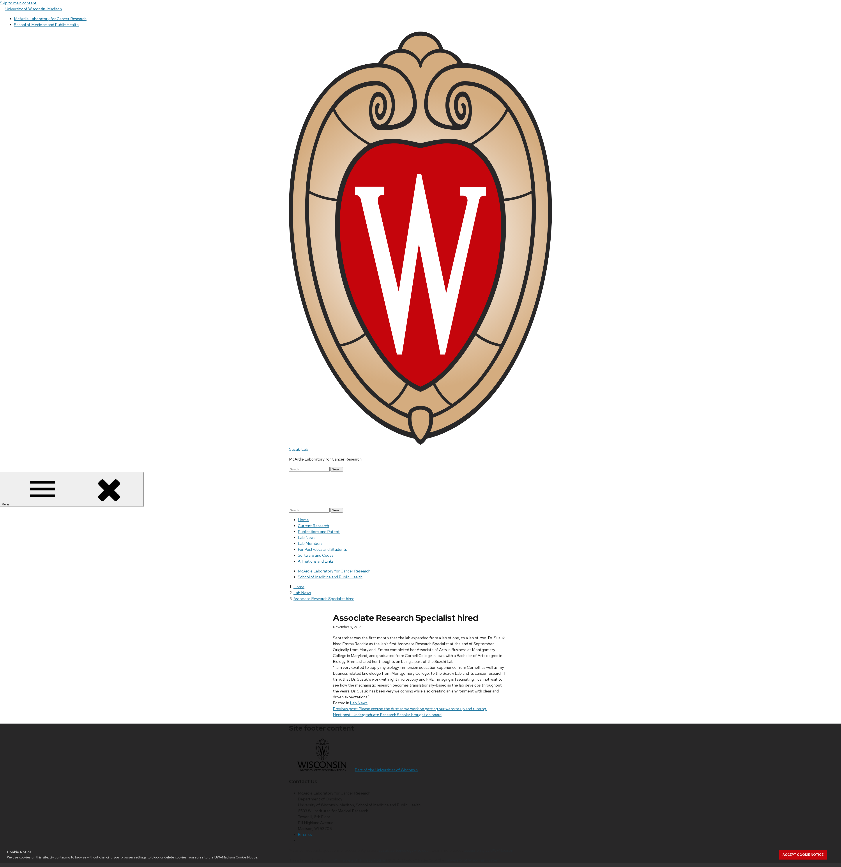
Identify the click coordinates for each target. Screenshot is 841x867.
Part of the (386, 769)
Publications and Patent (319, 531)
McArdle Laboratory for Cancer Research (50, 18)
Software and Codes (315, 555)
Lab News (306, 537)
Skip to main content (18, 2)
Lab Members (310, 543)
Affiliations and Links (316, 561)
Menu (6, 504)
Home (303, 519)
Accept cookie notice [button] (803, 855)
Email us (305, 834)
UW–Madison (33, 8)
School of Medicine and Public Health (46, 24)
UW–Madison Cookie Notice (235, 857)
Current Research (313, 525)
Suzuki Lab (298, 449)
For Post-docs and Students (322, 549)
